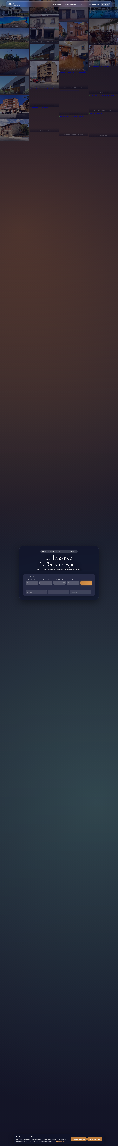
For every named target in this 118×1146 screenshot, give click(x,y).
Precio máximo (81, 588)
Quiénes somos (57, 4)
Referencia (36, 588)
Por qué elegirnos (93, 4)
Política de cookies (60, 1141)
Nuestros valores (70, 4)
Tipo (73, 579)
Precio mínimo (58, 588)
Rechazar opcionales (79, 1139)
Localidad (46, 579)
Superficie (59, 579)
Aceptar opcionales (94, 1139)
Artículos (82, 4)
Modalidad (32, 579)
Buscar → (86, 583)
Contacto (105, 4)
